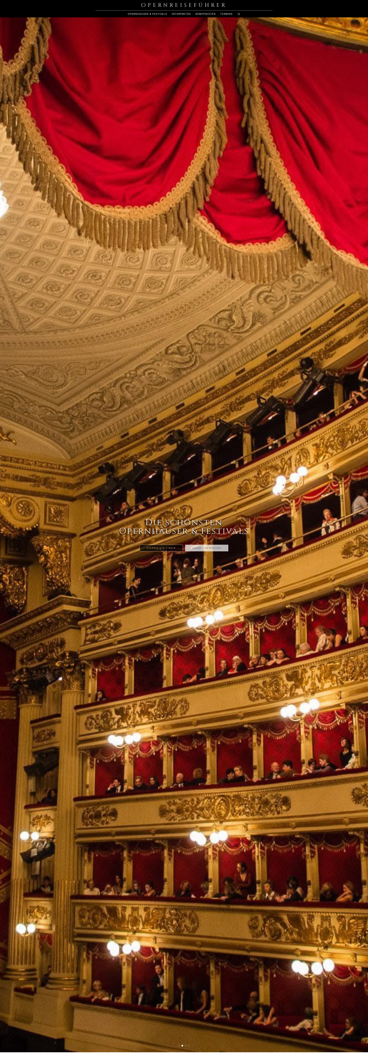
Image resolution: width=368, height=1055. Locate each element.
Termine (226, 13)
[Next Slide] (359, 535)
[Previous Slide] (9, 535)
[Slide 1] (179, 1046)
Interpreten (181, 13)
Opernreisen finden (161, 548)
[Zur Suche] (238, 13)
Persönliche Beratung (206, 548)
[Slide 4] (189, 1046)
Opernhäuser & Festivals (147, 13)
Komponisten (205, 13)
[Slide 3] (186, 1046)
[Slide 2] (182, 1046)
